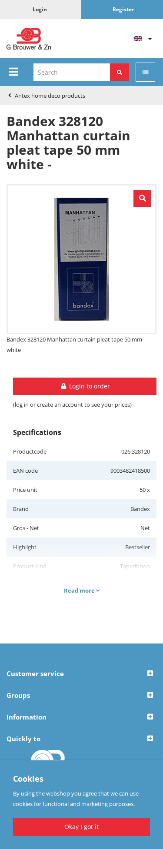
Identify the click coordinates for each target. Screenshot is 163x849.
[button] (81, 674)
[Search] (119, 72)
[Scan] (145, 72)
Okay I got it (81, 826)
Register (123, 9)
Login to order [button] (88, 386)
